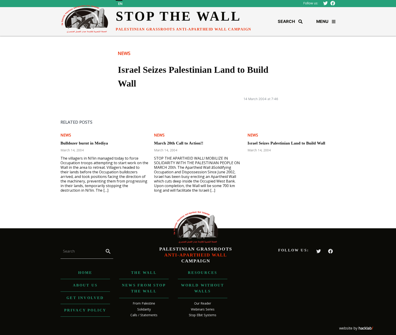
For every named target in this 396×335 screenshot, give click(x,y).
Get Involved (85, 298)
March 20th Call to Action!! (178, 143)
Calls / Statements (143, 315)
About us (85, 285)
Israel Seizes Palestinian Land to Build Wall (286, 143)
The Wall (144, 273)
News (124, 53)
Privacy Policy (85, 310)
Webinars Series (202, 309)
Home (85, 273)
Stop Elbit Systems (202, 315)
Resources (202, 273)
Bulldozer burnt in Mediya (84, 143)
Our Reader (202, 303)
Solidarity (144, 309)
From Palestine (144, 303)
